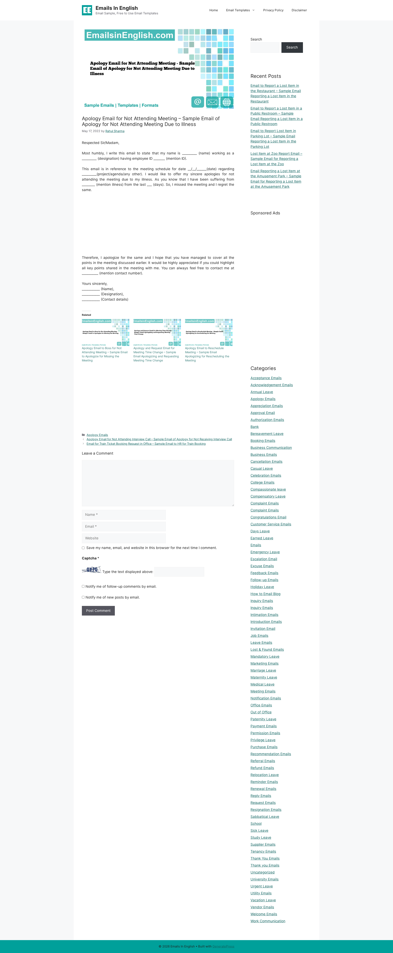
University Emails (265, 879)
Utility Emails (261, 893)
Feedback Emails (264, 573)
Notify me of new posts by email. (113, 597)
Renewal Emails (263, 789)
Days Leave (260, 531)
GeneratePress (223, 946)
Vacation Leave (263, 900)
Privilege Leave (263, 740)
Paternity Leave (263, 719)
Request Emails (263, 803)
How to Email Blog (265, 594)
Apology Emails (97, 435)
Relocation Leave (265, 775)
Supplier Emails (263, 844)
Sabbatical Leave (265, 817)
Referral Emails (263, 761)
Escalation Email (264, 559)
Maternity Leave (264, 677)
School (256, 824)
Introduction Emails (266, 622)
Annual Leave (262, 392)
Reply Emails (261, 796)
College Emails (262, 482)
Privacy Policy (273, 10)
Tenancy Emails (263, 851)
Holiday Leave (262, 587)
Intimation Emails (264, 615)
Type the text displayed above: (127, 572)
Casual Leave (262, 468)
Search (256, 39)
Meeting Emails (263, 691)
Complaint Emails (265, 503)
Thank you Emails (265, 865)
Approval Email (263, 413)
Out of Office (261, 712)
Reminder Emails (264, 782)
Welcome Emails (264, 914)
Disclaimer (299, 10)
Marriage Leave (263, 670)
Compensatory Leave (268, 496)
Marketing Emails (265, 663)
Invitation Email (263, 629)
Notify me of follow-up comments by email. (121, 586)
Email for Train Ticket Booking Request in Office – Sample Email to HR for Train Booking (146, 443)
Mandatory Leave (265, 656)
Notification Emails (266, 698)
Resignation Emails (266, 810)
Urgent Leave (262, 886)
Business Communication (271, 448)
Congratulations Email (268, 517)
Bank (255, 427)
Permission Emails (265, 733)
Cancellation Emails (266, 462)
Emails (256, 545)
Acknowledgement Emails (272, 385)
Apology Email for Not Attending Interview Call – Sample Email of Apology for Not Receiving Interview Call (159, 439)
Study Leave (261, 837)
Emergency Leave (265, 552)
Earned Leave (262, 538)
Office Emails (261, 705)
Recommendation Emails (271, 754)
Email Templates (238, 10)
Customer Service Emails (271, 524)
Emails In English (117, 8)
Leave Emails (261, 643)
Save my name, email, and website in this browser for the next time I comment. (151, 548)
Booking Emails (263, 441)
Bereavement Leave (267, 434)
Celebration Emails (266, 475)
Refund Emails (262, 768)
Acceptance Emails (266, 378)
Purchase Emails (264, 747)
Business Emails (264, 455)
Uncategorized (263, 872)
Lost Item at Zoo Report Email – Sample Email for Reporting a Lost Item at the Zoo (276, 159)
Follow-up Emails (264, 580)
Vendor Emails (262, 907)
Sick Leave (259, 830)
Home (213, 10)
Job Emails (259, 636)
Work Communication (268, 921)
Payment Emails (264, 726)
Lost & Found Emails (267, 649)
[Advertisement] (158, 226)
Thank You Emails (265, 858)
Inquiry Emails (262, 601)
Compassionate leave (268, 489)
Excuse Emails (262, 566)
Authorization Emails (267, 420)
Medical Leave (262, 684)
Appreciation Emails (267, 406)
